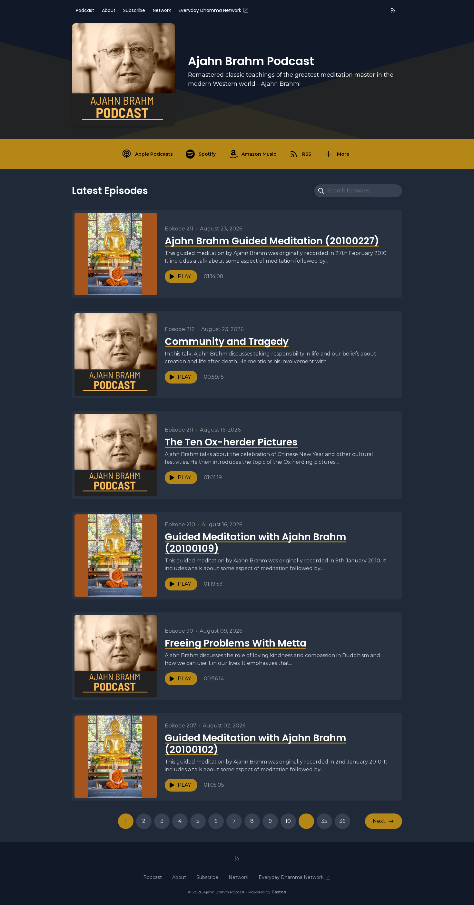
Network (162, 10)
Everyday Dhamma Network (210, 10)
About (108, 10)
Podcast (85, 10)
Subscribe (134, 10)
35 (324, 821)
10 (288, 821)
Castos (279, 892)
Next (379, 821)
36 (342, 821)
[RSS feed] (393, 10)
